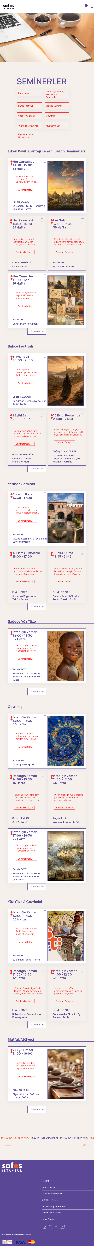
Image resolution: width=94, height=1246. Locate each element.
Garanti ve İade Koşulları (52, 1193)
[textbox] (29, 136)
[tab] (57, 94)
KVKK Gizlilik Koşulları (50, 1200)
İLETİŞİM (45, 1181)
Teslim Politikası (48, 1219)
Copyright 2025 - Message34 (13, 1234)
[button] (45, 161)
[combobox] (29, 135)
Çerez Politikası (48, 1187)
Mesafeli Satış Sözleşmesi (53, 1206)
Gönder (86, 1144)
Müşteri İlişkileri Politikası (52, 1212)
